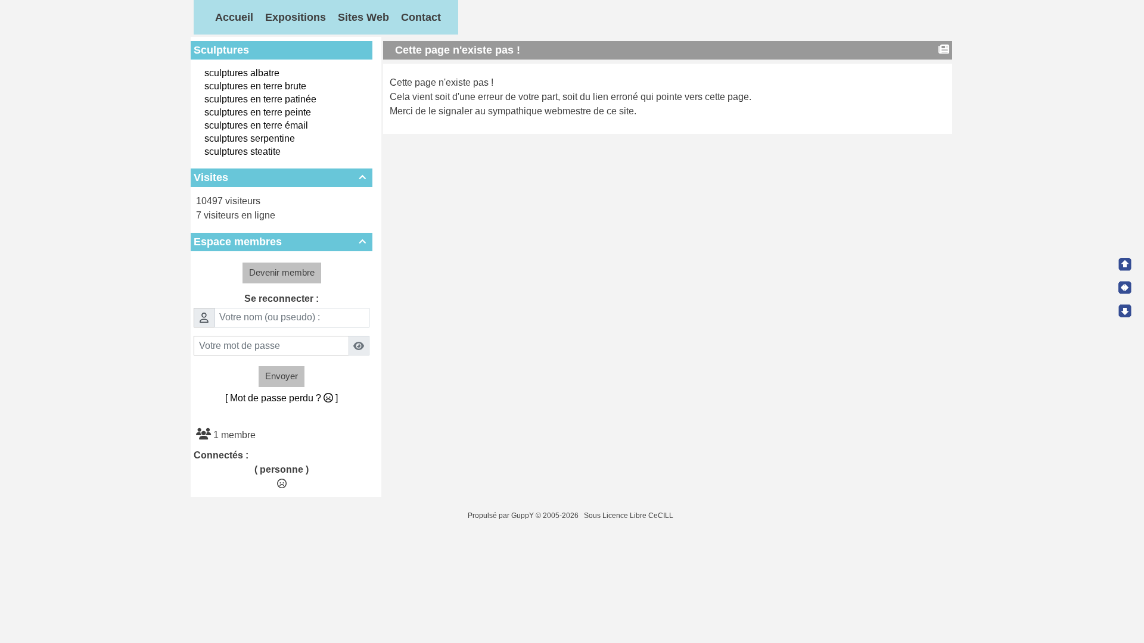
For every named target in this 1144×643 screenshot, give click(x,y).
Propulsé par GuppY (502, 515)
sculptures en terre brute (255, 86)
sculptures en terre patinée (260, 99)
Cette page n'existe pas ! (457, 50)
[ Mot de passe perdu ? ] (281, 398)
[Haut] (1125, 264)
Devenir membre (282, 272)
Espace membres (280, 242)
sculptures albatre (241, 73)
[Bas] (1125, 311)
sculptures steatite (242, 151)
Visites (280, 177)
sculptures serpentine (249, 138)
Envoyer (281, 376)
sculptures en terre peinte (257, 112)
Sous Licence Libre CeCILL (629, 515)
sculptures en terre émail (256, 125)
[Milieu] (1125, 287)
